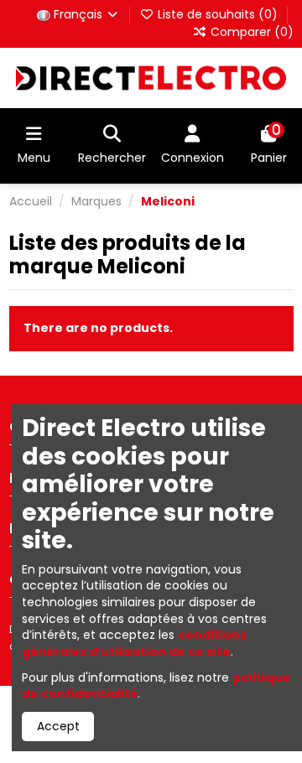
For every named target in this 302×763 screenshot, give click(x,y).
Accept (58, 726)
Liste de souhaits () (217, 14)
